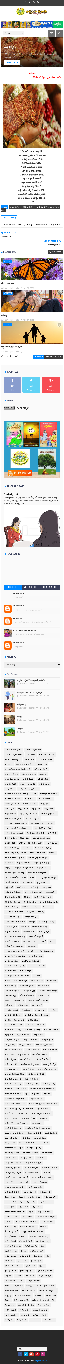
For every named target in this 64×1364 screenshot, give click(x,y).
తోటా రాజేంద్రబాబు (27, 985)
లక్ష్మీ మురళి (23, 1207)
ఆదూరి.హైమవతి (29, 804)
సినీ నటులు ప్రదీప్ (21, 1300)
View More (56, 251)
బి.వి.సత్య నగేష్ (32, 1084)
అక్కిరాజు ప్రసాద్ (41, 769)
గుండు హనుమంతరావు (49, 902)
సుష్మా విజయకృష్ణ (40, 1310)
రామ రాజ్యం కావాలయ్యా (15, 1187)
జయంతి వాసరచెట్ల (40, 926)
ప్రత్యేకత (20, 728)
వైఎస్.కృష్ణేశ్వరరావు (13, 1246)
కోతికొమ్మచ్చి (50, 892)
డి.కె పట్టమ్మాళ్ (26, 971)
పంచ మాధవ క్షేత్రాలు (13, 1015)
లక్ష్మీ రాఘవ (36, 1207)
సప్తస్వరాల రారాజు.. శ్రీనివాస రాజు (40, 1285)
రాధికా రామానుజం (39, 1182)
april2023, (24, 54)
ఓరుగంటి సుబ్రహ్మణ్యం (41, 838)
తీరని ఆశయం (7, 283)
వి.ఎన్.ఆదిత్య (11, 1226)
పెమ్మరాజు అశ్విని (12, 1040)
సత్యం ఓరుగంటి (33, 1281)
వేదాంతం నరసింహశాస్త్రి (39, 1236)
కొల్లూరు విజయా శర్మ (33, 892)
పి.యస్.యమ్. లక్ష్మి (13, 1030)
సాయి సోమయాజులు (23, 1295)
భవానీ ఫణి (9, 1113)
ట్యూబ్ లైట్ (32, 946)
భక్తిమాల (47, 1094)
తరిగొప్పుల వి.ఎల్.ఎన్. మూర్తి (17, 976)
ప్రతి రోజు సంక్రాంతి (39, 1054)
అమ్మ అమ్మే (21, 704)
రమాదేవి (46, 1172)
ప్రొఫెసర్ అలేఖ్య (43, 1059)
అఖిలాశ (42, 774)
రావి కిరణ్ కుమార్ (12, 1192)
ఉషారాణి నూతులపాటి (14, 833)
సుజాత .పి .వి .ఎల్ (26, 1305)
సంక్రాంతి (8, 1276)
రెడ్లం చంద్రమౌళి (50, 1197)
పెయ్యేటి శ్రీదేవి (47, 1040)
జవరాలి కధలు (29, 931)
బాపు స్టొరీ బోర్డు (49, 1064)
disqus (58, 357)
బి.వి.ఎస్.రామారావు (13, 1084)
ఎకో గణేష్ (52, 833)
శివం (47, 1256)
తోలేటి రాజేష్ (43, 985)
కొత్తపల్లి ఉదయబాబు (13, 892)
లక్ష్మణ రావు (30, 1202)
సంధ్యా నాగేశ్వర (44, 1276)
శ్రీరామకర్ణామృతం (27, 1271)
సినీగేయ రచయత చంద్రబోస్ (43, 1300)
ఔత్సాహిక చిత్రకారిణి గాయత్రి (30, 843)
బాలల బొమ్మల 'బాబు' (47, 1069)
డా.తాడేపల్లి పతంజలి (31, 961)
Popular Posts (51, 587)
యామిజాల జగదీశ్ (50, 1167)
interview (29, 759)
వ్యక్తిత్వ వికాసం (31, 1246)
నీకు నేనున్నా (27, 1010)
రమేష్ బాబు (10, 1177)
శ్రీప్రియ (42, 1266)
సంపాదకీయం (10, 1281)
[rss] (38, 2)
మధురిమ (26, 1138)
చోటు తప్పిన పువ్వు (46, 922)
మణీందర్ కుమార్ (12, 1138)
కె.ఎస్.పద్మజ (22, 887)
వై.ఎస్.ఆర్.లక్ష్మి (42, 1241)
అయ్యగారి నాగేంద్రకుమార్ (28, 789)
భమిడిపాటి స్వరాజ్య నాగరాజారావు (19, 1108)
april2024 (8, 293)
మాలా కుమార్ (10, 1158)
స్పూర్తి (44, 1315)
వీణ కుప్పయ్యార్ (11, 1231)
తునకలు (36, 976)
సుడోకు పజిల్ (10, 1310)
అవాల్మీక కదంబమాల (48, 794)
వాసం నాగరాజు (47, 1222)
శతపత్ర (24, 1251)
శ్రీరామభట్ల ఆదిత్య (45, 1271)
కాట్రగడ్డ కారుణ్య (23, 863)
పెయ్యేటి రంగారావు (30, 1040)
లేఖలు (31, 1212)
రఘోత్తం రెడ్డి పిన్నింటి (13, 1172)
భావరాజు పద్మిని (11, 1118)
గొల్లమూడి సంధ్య (12, 907)
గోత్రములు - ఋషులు (30, 907)
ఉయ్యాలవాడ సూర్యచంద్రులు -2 (18, 828)
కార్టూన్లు (8, 867)
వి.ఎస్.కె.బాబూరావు (28, 1226)
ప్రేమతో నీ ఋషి (26, 1059)
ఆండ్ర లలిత (30, 799)
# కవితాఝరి (27, 206)
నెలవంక (53, 1010)
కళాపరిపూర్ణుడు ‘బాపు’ (37, 858)
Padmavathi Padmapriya (24, 630)
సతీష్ (21, 1281)
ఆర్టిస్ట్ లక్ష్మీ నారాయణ (28, 813)
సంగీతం (18, 1276)
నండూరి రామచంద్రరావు (14, 1000)
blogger (49, 357)
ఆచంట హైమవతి (45, 799)
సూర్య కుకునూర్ (11, 1315)
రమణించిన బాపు (32, 1172)
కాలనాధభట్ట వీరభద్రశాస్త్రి (15, 872)
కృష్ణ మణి (9, 887)
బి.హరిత (8, 1089)
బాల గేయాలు (28, 1069)
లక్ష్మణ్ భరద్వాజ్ (45, 1202)
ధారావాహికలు (43, 995)
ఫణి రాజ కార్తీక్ (11, 1064)
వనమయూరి (27, 1217)
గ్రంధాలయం (47, 907)
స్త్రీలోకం (35, 1315)
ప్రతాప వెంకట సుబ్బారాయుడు (17, 1054)
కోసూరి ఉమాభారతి (13, 897)
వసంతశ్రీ (8, 1222)
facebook (38, 357)
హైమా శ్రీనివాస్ (49, 1320)
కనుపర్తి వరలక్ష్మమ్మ (43, 848)
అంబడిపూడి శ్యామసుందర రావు (18, 769)
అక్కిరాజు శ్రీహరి (11, 774)
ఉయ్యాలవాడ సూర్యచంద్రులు (42, 823)
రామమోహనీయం (35, 1187)
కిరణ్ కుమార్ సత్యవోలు (37, 872)
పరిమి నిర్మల (33, 1020)
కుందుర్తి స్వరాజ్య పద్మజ (47, 877)
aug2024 (7, 261)
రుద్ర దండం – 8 (29, 1192)
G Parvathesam (46, 754)
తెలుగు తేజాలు (37, 981)
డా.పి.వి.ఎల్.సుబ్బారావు (15, 966)
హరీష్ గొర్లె (9, 1320)
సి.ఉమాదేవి (51, 1295)
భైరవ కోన (9, 1123)
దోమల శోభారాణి (27, 995)
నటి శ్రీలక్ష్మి (9, 1005)
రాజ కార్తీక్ (9, 1182)
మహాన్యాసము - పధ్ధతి (14, 1148)
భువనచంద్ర (43, 1118)
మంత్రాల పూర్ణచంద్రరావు (14, 1133)
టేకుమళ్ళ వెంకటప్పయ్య (14, 946)
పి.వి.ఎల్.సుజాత (51, 1030)
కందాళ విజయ (51, 843)
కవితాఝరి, (33, 54)
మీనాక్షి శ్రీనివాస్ (26, 1158)
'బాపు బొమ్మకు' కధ (33, 749)
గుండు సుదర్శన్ (30, 902)
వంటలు (8, 1217)
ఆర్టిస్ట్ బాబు (48, 808)
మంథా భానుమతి (35, 1133)
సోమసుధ (25, 1315)
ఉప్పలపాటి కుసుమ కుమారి (16, 823)
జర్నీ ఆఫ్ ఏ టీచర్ (12, 931)
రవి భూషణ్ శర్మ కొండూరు (42, 1177)
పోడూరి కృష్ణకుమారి (44, 1044)
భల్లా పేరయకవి (43, 1108)
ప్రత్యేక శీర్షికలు (11, 1059)
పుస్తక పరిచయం (23, 1035)
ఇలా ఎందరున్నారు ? (13, 818)
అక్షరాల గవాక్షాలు (29, 774)
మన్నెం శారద (10, 1143)
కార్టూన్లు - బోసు (43, 867)
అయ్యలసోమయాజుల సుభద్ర (16, 794)
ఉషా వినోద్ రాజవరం (43, 828)
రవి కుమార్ (23, 1177)
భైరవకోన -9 (37, 1123)
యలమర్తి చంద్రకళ (31, 1167)
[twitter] (29, 2)
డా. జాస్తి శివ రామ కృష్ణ (14, 951)
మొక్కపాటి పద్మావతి (13, 1163)
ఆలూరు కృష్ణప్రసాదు (49, 813)
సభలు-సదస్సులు (12, 1290)
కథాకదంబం (27, 848)
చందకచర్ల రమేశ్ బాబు (14, 912)
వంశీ (17, 1217)
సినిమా (8, 1300)
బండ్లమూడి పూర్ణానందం (30, 1064)
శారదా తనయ (10, 1256)
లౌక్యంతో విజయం (44, 1212)
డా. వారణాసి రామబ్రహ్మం (15, 956)
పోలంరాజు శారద (50, 1049)
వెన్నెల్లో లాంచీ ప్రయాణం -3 (32, 1231)
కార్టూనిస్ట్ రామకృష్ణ (41, 863)
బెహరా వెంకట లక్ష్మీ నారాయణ (42, 1089)
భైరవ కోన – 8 (23, 1123)
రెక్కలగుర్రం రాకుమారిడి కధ (30, 1197)
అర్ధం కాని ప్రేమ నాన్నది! (11, 346)
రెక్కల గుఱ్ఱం (10, 1197)
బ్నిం (27, 1094)
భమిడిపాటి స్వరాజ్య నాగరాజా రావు (43, 1103)
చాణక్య (41, 912)
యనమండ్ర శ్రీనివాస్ (13, 1167)
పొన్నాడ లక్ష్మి (10, 1044)
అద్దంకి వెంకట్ (28, 779)
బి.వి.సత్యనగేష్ (48, 1084)
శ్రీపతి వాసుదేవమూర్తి (13, 1266)
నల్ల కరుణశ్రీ (37, 1005)
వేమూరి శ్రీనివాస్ (26, 1241)
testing (9, 764)
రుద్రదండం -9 (45, 1192)
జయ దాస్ (25, 926)
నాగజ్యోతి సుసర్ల (11, 1010)
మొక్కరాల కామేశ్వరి (33, 1163)
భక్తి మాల (36, 1094)
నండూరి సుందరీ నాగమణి (38, 1000)
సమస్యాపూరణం (28, 1290)
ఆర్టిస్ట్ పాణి (36, 808)
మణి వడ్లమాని (51, 1133)
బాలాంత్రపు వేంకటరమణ (15, 1074)
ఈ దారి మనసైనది (32, 818)
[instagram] (43, 1354)
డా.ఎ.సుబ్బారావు (36, 956)
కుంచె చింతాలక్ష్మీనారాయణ (15, 877)
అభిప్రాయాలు (44, 784)
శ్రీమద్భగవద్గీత (11, 1271)
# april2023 (15, 206)
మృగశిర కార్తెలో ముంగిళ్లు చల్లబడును (31, 680)
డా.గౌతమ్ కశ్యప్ (12, 961)
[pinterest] (37, 1354)
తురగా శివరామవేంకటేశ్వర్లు (16, 981)
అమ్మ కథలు (10, 789)
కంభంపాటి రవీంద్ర (12, 848)
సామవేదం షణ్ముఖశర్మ (48, 1290)
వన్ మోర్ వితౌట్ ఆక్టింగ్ (45, 1217)
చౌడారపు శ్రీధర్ (11, 926)
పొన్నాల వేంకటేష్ (26, 1044)
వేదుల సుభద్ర (10, 1241)
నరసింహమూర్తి (23, 1005)
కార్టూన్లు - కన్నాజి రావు (24, 867)
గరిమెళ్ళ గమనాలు (12, 902)
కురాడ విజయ (27, 882)
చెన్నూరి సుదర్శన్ (31, 917)
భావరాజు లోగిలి (28, 1118)
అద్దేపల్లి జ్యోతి (43, 779)
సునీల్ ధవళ (25, 1310)
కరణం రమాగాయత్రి (38, 853)
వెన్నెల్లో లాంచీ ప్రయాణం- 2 (16, 1236)
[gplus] (33, 2)
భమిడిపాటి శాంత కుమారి (15, 1103)
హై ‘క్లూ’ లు (35, 1320)
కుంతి (32, 877)
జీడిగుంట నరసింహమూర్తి (15, 936)
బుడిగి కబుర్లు (21, 1089)
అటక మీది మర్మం (12, 779)
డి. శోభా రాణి (10, 971)
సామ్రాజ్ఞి (8, 1295)
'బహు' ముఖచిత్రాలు (13, 749)
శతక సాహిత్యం (11, 1251)
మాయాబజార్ (47, 1153)
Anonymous (18, 593)
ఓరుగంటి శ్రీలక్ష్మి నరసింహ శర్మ (17, 838)
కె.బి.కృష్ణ (34, 887)
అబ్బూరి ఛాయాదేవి (28, 784)
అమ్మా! (4, 315)
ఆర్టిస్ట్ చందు (23, 808)
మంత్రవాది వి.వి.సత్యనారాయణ (37, 1128)
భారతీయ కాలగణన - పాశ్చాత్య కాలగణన (34, 1113)
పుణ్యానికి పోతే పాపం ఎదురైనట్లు (29, 692)
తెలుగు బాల (52, 981)
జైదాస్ (43, 941)
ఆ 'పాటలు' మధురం (13, 799)
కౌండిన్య (27, 897)
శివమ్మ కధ (9, 1261)
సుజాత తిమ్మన (44, 1305)
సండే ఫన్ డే (30, 1276)
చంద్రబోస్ (30, 912)
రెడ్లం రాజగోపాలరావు (13, 1202)
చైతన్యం (32, 922)
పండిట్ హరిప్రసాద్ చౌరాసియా (37, 1015)
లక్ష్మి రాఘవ (10, 1207)
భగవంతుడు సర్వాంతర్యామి (16, 1099)
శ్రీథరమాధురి (36, 1261)
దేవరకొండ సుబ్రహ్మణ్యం (48, 990)
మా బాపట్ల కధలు (12, 1153)
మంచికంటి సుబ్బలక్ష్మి (13, 1128)
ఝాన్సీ (52, 941)
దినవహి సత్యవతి (12, 990)
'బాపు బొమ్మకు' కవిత (13, 754)
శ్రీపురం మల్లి (30, 1266)
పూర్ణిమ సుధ (39, 1035)
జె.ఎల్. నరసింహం (12, 941)
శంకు (43, 1246)
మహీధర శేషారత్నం (34, 1148)
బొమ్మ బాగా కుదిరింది (13, 1094)
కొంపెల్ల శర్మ (46, 887)
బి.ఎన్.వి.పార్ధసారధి (13, 1079)
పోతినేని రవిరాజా (33, 1049)
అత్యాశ (19, 716)
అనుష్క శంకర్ (11, 784)
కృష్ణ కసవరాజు (43, 882)
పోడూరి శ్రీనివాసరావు (13, 1049)
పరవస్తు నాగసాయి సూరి (14, 1020)
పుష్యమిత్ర (9, 1035)
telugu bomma (45, 759)
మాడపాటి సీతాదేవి (30, 1153)
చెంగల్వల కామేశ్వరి (13, 917)
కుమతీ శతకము (11, 882)
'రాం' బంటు (31, 754)
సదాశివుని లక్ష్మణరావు (14, 1285)
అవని (34, 794)
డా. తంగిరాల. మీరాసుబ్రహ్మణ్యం (40, 951)
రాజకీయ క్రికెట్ (22, 1182)
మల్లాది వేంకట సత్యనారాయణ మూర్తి (34, 1143)
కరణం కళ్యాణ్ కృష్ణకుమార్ (15, 853)
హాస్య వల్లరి (22, 1320)
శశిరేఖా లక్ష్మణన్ (37, 1251)
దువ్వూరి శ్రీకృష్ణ (29, 990)
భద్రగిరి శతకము (37, 1099)
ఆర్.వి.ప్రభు (10, 808)
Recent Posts (32, 587)
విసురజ (43, 1226)
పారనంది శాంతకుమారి (35, 1025)
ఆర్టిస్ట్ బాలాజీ (10, 813)
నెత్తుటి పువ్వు (40, 1010)
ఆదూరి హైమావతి (12, 804)
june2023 (7, 324)
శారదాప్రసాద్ (25, 1256)
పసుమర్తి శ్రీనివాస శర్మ (14, 1025)
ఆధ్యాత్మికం (44, 804)
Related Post (10, 252)
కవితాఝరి (9, 863)
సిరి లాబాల (9, 1305)
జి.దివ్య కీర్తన (44, 931)
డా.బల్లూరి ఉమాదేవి (36, 966)
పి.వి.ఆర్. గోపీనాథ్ (32, 1030)
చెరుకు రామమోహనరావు (15, 922)
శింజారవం (38, 1256)
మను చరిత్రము (40, 1138)
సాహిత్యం (39, 1295)
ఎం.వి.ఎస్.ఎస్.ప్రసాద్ (35, 833)
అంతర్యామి (42, 764)
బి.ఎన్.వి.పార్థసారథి (36, 1074)
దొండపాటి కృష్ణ (11, 995)
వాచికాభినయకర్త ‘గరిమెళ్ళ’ (26, 1222)
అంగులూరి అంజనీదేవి (25, 764)
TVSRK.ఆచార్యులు (12, 759)
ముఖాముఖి (40, 1158)
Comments (13, 587)
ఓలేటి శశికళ (10, 843)
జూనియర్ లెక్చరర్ (35, 936)
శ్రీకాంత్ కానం (22, 1261)
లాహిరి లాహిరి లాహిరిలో (15, 1212)
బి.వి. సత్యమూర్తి (32, 1079)
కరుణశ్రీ (52, 853)
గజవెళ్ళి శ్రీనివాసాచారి (43, 897)
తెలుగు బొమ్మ (10, 985)
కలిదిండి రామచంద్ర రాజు (15, 858)
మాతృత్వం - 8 (11, 494)
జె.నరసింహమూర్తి (30, 941)
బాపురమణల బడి (12, 1069)
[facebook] (25, 2)
